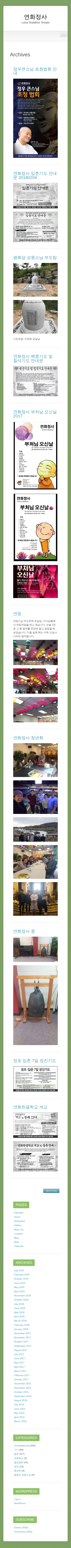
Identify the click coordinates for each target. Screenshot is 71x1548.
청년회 (17, 1470)
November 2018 (22, 1295)
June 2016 (19, 1408)
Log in (17, 1499)
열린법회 (18, 1462)
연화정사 (35, 16)
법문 (16, 1454)
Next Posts (51, 1190)
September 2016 (23, 1396)
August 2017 (20, 1350)
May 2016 (19, 1413)
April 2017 (19, 1367)
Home (17, 1217)
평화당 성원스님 (22, 1474)
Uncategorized (21, 1445)
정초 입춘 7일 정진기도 (34, 1060)
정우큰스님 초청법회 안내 (35, 71)
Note (16, 1242)
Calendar (19, 1246)
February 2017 (22, 1375)
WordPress (20, 1503)
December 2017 (22, 1333)
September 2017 (23, 1346)
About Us (19, 1229)
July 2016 (19, 1404)
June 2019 (19, 1283)
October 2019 (21, 1278)
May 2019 (19, 1287)
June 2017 (19, 1358)
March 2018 (20, 1320)
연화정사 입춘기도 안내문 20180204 (35, 175)
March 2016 (20, 1421)
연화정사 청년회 (28, 737)
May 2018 (19, 1312)
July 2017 (19, 1354)
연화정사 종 (24, 931)
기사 (16, 1449)
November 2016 (22, 1388)
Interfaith (18, 1212)
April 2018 (19, 1316)
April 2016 (19, 1417)
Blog (16, 1238)
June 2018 (19, 1308)
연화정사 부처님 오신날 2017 (35, 413)
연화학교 (18, 1458)
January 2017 (21, 1379)
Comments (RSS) (23, 1531)
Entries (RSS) (21, 1527)
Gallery (17, 1225)
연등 (17, 613)
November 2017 (22, 1337)
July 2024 (19, 1270)
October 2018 (21, 1299)
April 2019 (19, 1291)
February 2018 (22, 1325)
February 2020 (22, 1274)
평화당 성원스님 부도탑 (35, 257)
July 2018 (19, 1304)
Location (18, 1233)
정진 (16, 1466)
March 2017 (20, 1371)
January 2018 (21, 1329)
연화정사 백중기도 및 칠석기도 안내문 (33, 358)
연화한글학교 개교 (30, 1107)
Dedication (19, 1221)
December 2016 (22, 1383)
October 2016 (21, 1392)
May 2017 (19, 1362)
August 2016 (20, 1400)
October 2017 (21, 1341)
